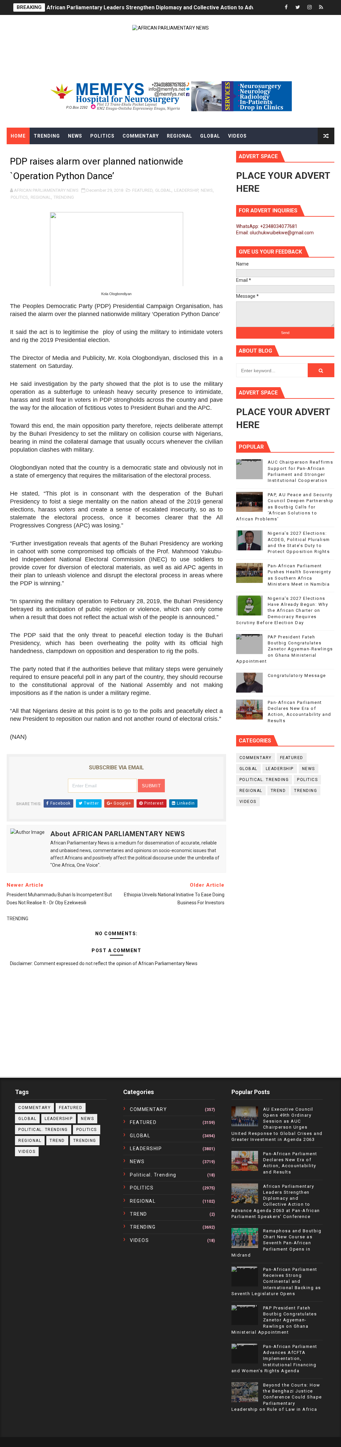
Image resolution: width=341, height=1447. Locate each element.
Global (210, 136)
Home (18, 136)
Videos (237, 136)
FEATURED (142, 190)
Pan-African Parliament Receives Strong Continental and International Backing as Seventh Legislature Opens (276, 1281)
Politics (102, 136)
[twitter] (298, 7)
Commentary (141, 136)
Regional (179, 136)
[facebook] (286, 7)
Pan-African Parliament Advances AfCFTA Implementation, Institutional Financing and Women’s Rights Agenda (274, 1358)
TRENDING (64, 197)
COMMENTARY (255, 757)
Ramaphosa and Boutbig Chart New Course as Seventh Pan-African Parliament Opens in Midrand (276, 1243)
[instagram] (309, 7)
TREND (278, 790)
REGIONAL (41, 197)
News (75, 136)
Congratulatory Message (297, 675)
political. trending (264, 779)
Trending (47, 136)
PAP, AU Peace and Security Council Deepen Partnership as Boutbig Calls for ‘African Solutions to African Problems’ (285, 506)
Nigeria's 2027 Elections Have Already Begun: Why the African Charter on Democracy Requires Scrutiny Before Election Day (282, 610)
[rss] (321, 7)
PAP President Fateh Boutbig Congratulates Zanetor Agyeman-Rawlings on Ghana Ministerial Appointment (284, 649)
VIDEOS (247, 801)
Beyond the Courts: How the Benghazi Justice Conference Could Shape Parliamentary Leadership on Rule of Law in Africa (276, 1397)
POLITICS (19, 197)
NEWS (207, 190)
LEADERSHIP (186, 190)
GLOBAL (163, 190)
